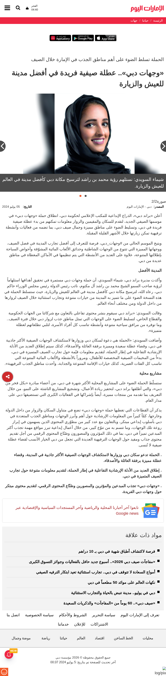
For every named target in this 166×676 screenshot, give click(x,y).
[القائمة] (18, 8)
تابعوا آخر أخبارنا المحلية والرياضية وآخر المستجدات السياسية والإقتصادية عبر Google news (77, 510)
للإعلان (79, 624)
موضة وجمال (21, 638)
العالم (81, 638)
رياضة (46, 638)
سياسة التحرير (103, 615)
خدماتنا (63, 624)
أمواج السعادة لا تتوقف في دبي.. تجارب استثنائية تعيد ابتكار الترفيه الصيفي (95, 572)
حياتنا (63, 638)
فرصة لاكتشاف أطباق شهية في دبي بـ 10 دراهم (116, 551)
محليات (148, 638)
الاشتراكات (99, 624)
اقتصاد (99, 638)
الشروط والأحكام (73, 615)
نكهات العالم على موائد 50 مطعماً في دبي (121, 582)
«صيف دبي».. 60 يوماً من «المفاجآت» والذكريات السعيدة (109, 603)
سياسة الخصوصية (39, 615)
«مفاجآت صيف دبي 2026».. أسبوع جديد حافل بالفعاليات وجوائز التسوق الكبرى (92, 562)
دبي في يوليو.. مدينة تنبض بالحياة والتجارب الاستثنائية (113, 593)
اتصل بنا (13, 615)
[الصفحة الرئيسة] (147, 6)
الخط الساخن (123, 638)
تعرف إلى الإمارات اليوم (140, 615)
